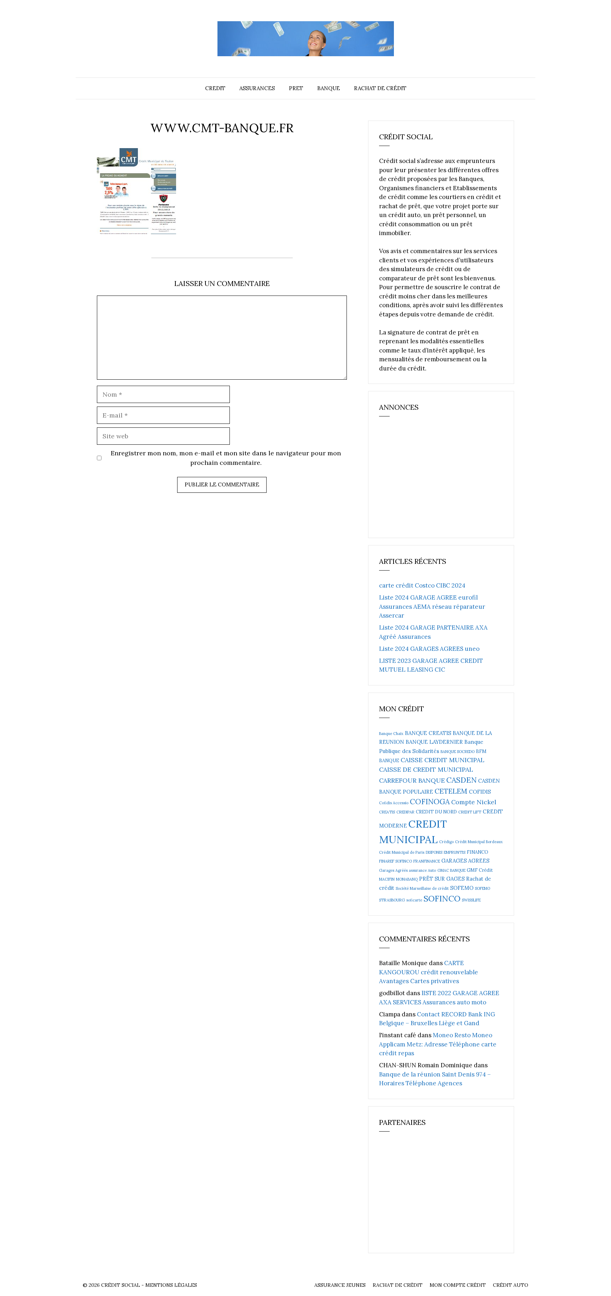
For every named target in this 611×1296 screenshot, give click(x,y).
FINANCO (477, 852)
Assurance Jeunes (340, 1285)
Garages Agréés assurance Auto (407, 870)
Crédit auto (510, 1285)
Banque (328, 88)
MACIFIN (387, 879)
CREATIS (387, 812)
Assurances (257, 88)
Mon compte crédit (458, 1285)
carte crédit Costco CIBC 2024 (422, 585)
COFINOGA (430, 801)
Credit (215, 88)
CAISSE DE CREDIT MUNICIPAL (426, 769)
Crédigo (446, 841)
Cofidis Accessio (393, 802)
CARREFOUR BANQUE (412, 780)
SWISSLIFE (471, 900)
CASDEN (461, 780)
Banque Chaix (391, 733)
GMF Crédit (480, 870)
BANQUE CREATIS (428, 733)
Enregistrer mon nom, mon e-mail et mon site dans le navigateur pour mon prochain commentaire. (226, 458)
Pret (296, 88)
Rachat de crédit (380, 88)
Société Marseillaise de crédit (422, 888)
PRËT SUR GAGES (442, 878)
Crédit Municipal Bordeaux (479, 841)
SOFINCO (442, 898)
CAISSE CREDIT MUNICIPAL (442, 760)
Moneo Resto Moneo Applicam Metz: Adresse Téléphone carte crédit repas (437, 1044)
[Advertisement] (432, 480)
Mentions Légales (171, 1285)
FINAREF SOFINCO (395, 861)
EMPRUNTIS (454, 852)
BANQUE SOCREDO (458, 751)
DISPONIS (434, 852)
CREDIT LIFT (469, 812)
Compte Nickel (473, 802)
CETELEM (451, 791)
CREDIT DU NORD (436, 812)
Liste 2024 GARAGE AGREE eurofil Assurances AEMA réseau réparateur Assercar (432, 606)
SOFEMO (461, 888)
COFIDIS (480, 791)
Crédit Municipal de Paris (401, 852)
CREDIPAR (405, 812)
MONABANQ (407, 879)
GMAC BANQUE (451, 870)
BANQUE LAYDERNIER (434, 742)
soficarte (414, 900)
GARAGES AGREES (465, 860)
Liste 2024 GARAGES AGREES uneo (429, 649)
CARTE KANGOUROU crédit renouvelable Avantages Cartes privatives (428, 972)
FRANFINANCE (426, 861)
